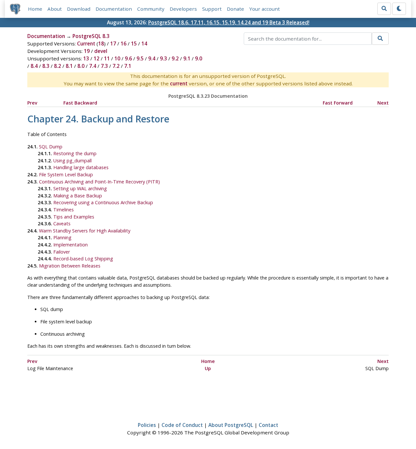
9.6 (128, 58)
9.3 (163, 58)
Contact (268, 425)
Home (35, 9)
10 (117, 58)
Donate (235, 9)
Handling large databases (81, 167)
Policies (147, 425)
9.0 (198, 58)
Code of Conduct (182, 425)
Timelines (63, 209)
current (179, 83)
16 (123, 43)
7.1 (127, 66)
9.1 (186, 58)
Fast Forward (338, 103)
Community (150, 9)
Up (208, 368)
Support (212, 9)
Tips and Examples (73, 217)
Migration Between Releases (69, 266)
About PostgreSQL (230, 425)
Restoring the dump (75, 153)
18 (101, 43)
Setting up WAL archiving (80, 188)
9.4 (151, 58)
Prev (32, 103)
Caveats (62, 223)
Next (383, 103)
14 (144, 43)
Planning (62, 237)
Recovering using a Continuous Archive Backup (103, 202)
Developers (183, 9)
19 (87, 51)
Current (86, 43)
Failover (61, 252)
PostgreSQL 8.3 (91, 36)
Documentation (114, 9)
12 (96, 58)
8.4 (34, 66)
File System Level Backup (66, 174)
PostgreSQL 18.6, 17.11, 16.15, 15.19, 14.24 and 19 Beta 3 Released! (228, 22)
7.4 (92, 66)
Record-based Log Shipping (83, 259)
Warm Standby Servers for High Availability (84, 231)
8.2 (57, 66)
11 (107, 58)
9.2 (175, 58)
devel (100, 51)
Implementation (70, 245)
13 (86, 58)
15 (134, 43)
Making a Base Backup (77, 196)
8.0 (80, 66)
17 (113, 43)
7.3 (104, 66)
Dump (50, 146)
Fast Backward (80, 103)
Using (72, 160)
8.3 (45, 66)
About (54, 9)
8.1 (69, 66)
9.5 (140, 58)
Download (78, 9)
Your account (264, 9)
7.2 (116, 66)
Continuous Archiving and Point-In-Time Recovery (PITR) (99, 182)
